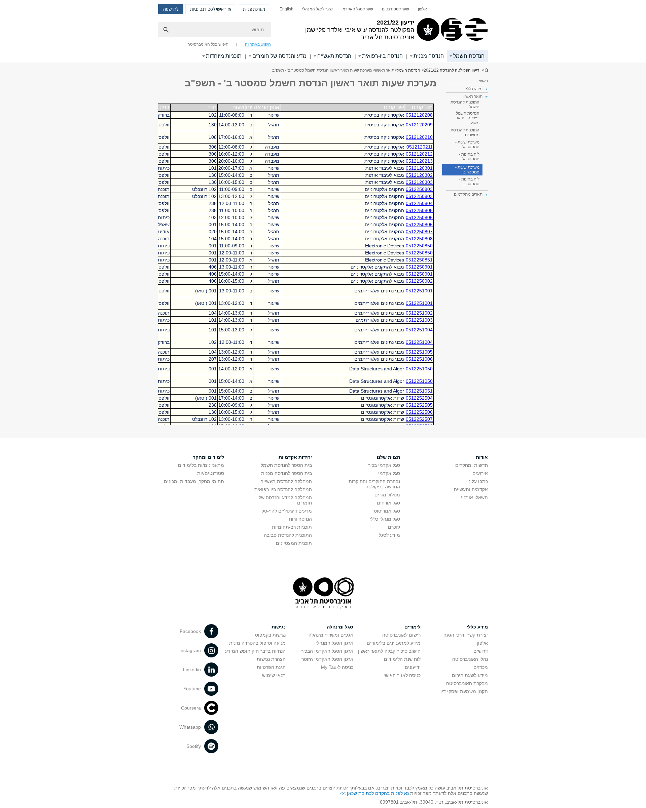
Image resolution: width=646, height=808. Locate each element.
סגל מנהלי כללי (385, 519)
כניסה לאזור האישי (402, 675)
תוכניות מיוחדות (224, 56)
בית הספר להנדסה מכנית (286, 473)
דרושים (480, 651)
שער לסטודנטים (395, 9)
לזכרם (394, 527)
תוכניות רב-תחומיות (292, 527)
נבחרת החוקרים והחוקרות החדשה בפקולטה (374, 484)
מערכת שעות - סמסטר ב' (467, 169)
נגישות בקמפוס (270, 635)
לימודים (412, 627)
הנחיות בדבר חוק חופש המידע (255, 651)
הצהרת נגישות (271, 659)
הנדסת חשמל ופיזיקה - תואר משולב (467, 118)
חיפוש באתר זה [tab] (258, 44)
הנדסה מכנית (429, 56)
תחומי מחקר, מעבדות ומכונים (194, 481)
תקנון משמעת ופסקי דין (464, 691)
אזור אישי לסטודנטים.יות (210, 9)
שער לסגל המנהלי (317, 9)
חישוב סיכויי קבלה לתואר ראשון (389, 651)
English (286, 9)
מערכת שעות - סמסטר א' (467, 144)
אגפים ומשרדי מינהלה (331, 635)
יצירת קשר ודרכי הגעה (465, 635)
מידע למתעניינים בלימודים (394, 643)
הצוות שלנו (388, 457)
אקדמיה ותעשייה (471, 489)
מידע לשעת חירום (470, 675)
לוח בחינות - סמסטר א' (469, 156)
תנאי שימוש (274, 675)
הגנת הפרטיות (271, 667)
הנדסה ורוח (300, 519)
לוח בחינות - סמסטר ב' (469, 181)
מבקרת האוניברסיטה (467, 683)
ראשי (483, 81)
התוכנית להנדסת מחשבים (465, 132)
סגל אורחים (388, 503)
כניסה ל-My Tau (337, 667)
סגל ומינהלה (340, 627)
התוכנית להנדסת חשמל (465, 104)
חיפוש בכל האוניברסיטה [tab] (207, 44)
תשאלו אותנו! (474, 497)
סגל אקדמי (389, 473)
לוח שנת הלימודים (402, 659)
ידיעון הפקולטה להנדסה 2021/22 (486, 70)
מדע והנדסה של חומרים (279, 56)
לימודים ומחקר (208, 457)
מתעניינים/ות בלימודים (201, 465)
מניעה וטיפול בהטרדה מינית (257, 643)
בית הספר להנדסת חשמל (286, 465)
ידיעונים (413, 667)
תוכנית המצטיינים (294, 543)
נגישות (279, 627)
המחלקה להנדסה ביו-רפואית (283, 489)
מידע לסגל (389, 535)
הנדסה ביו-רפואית (382, 56)
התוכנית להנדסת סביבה (288, 535)
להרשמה (170, 9)
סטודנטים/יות (210, 473)
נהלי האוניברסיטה (470, 659)
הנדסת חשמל (469, 56)
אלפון (422, 9)
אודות (482, 457)
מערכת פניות (254, 9)
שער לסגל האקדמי (357, 9)
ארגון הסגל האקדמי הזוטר (327, 659)
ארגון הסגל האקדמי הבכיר (327, 651)
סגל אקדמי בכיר (384, 465)
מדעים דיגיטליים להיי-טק (286, 511)
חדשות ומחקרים (471, 465)
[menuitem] (422, 9)
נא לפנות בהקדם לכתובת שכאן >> (374, 793)
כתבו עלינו (477, 481)
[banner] (323, 31)
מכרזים (480, 667)
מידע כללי (477, 627)
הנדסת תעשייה (334, 56)
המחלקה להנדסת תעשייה (286, 481)
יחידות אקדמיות (295, 457)
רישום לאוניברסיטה (401, 635)
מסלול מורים (387, 494)
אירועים (480, 473)
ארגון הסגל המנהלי (334, 643)
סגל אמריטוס (387, 511)
